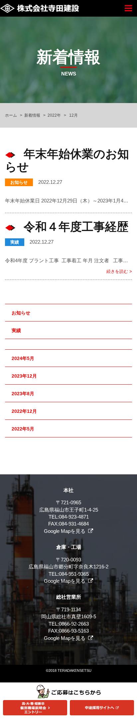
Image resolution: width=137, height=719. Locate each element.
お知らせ (19, 182)
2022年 (54, 115)
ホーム (11, 115)
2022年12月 (24, 411)
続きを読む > (119, 271)
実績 (14, 242)
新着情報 (32, 115)
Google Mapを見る (64, 531)
